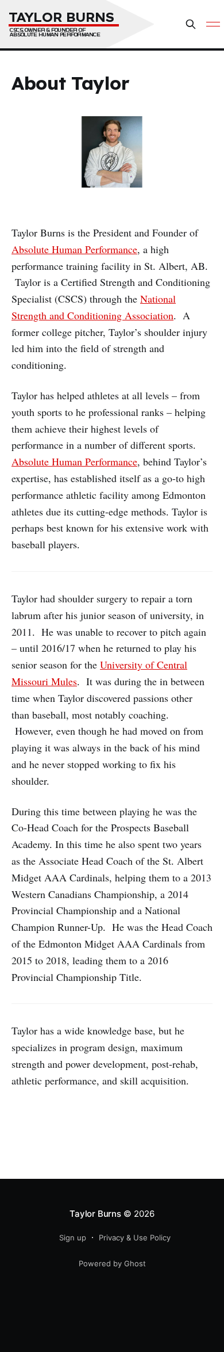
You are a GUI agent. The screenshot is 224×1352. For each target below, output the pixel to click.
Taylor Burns (95, 1213)
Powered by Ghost (112, 1263)
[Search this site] (190, 24)
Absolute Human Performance (74, 249)
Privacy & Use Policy (135, 1237)
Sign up (72, 1237)
